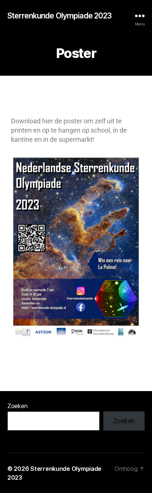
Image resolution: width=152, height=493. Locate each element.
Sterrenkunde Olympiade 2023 (59, 16)
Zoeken (17, 406)
